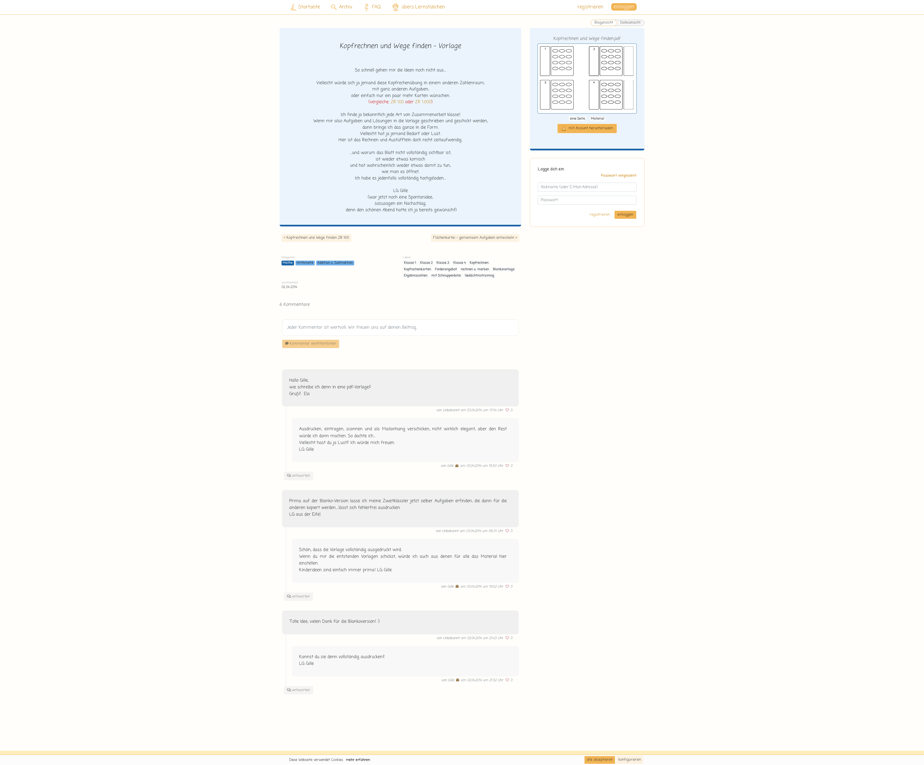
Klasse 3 (442, 263)
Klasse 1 (410, 263)
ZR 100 (397, 102)
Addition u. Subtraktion (335, 263)
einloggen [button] (624, 7)
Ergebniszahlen (415, 275)
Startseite (309, 7)
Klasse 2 (426, 263)
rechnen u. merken (475, 269)
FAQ (376, 7)
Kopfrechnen (479, 263)
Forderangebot (446, 269)
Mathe (288, 263)
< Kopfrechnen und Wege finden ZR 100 (316, 237)
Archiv (345, 7)
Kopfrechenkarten (417, 269)
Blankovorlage (503, 269)
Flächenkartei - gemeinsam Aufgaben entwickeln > (475, 237)
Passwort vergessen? (618, 175)
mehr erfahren (358, 760)
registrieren (590, 7)
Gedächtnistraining (479, 275)
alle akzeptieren (600, 759)
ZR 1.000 (423, 102)
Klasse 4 (459, 263)
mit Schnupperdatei (446, 275)
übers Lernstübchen (423, 7)
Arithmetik (305, 263)
